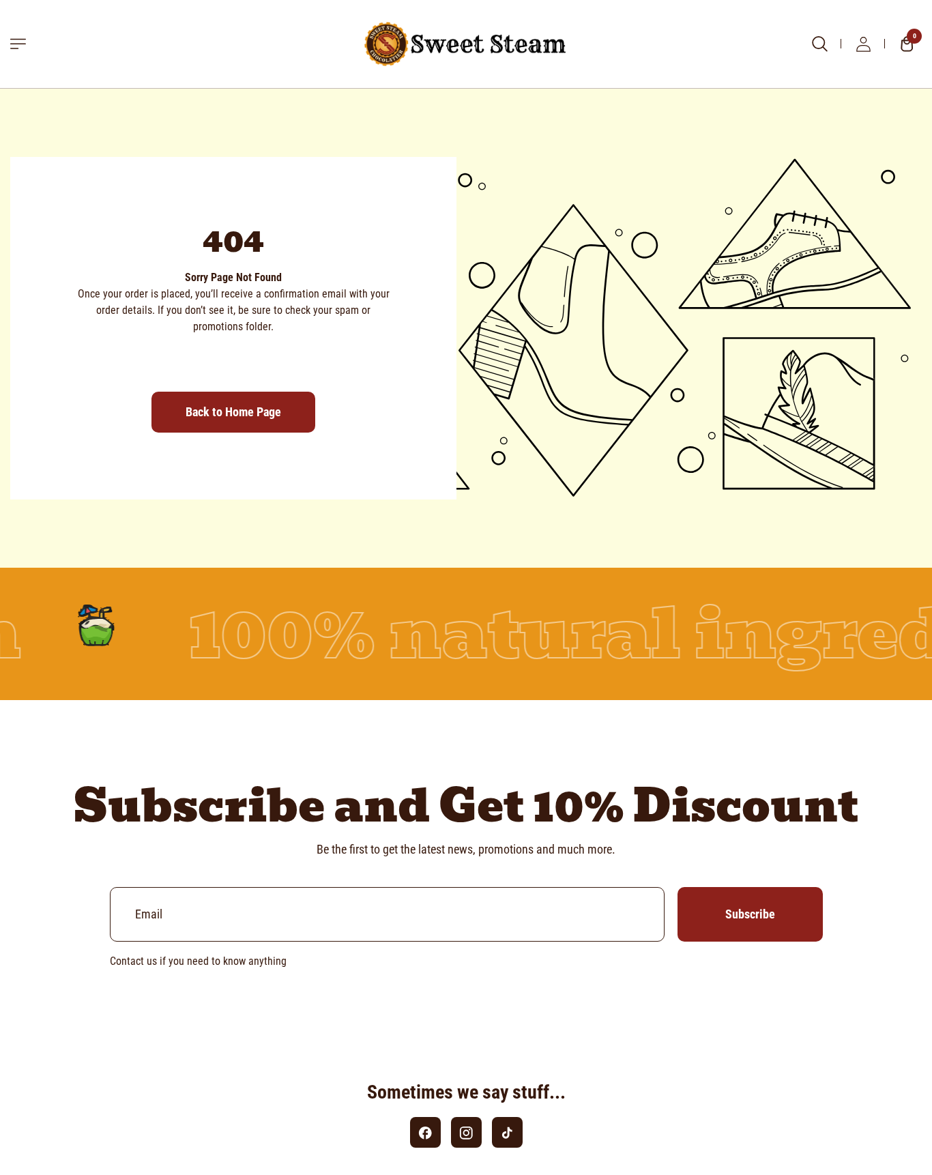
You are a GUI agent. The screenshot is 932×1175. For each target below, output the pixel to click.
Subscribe (750, 914)
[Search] (819, 44)
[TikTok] (507, 1132)
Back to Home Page (233, 412)
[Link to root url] (466, 44)
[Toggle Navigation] (18, 44)
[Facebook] (425, 1132)
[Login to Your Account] (863, 44)
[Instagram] (466, 1132)
